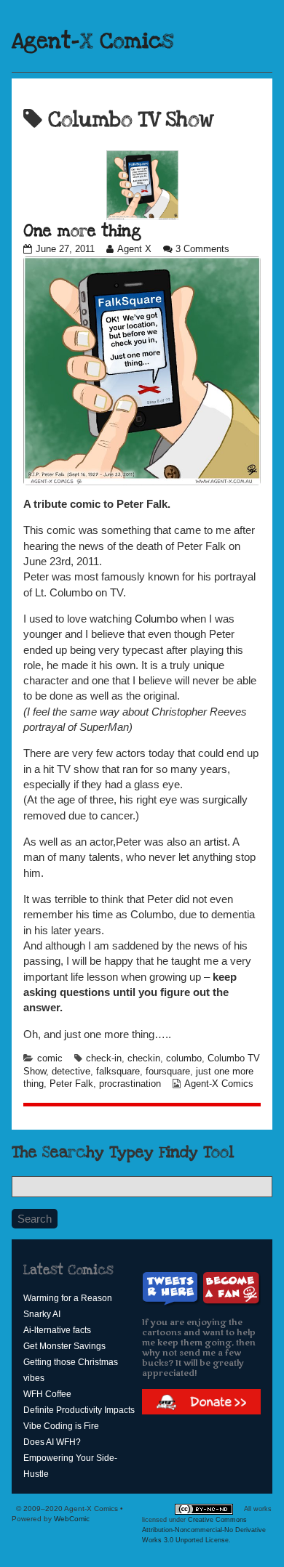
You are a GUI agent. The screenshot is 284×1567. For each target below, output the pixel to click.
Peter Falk (71, 1084)
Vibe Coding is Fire (61, 1426)
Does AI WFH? (52, 1442)
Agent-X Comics (92, 41)
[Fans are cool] (231, 1288)
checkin (143, 1058)
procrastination (130, 1084)
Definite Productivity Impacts (79, 1410)
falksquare (118, 1071)
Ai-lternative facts (57, 1330)
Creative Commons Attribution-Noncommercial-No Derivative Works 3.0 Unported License (204, 1530)
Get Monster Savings (64, 1346)
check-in (104, 1058)
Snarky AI (41, 1314)
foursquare (168, 1071)
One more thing (82, 231)
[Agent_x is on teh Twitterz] (172, 1288)
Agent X (134, 249)
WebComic (72, 1519)
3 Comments (202, 249)
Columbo (156, 618)
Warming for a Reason (67, 1298)
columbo (184, 1058)
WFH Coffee (47, 1394)
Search (34, 1218)
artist (215, 841)
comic (50, 1058)
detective (71, 1071)
